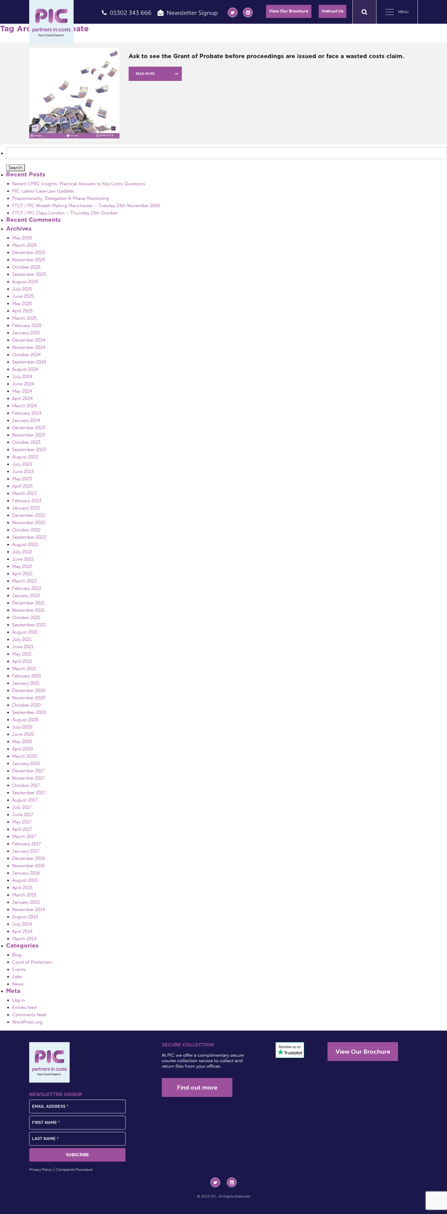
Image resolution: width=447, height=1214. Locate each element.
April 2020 (22, 749)
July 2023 (22, 464)
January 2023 (26, 508)
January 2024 (26, 420)
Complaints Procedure (74, 1169)
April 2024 (22, 398)
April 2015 (22, 887)
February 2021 (26, 676)
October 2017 (26, 785)
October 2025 (26, 267)
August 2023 (25, 457)
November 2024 (28, 347)
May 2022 (22, 566)
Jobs (17, 976)
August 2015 (25, 880)
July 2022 (22, 552)
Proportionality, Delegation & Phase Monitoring (60, 198)
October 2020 (26, 705)
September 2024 (29, 362)
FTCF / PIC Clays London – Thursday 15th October (65, 213)
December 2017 (28, 771)
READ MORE (145, 74)
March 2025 (24, 318)
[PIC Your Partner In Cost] (51, 22)
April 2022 (22, 573)
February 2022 (26, 588)
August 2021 (25, 632)
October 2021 (26, 617)
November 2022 (28, 522)
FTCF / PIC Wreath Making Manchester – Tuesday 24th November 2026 (86, 205)
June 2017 (22, 814)
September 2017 (29, 792)
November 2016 (28, 865)
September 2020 (29, 712)
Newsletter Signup (192, 12)
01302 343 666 (130, 12)
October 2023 (26, 442)
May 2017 (22, 822)
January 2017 (26, 851)
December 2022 (28, 515)
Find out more (197, 1087)
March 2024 (24, 406)
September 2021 (29, 625)
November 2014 (28, 909)
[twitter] (232, 12)
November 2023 (28, 435)
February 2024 (27, 413)
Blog (17, 955)
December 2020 (28, 690)
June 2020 (23, 734)
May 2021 (22, 654)
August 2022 (25, 544)
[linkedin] (248, 12)
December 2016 (28, 858)
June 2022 (23, 559)
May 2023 (22, 479)
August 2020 (25, 719)
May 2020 (22, 741)
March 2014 (24, 938)
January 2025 (26, 333)
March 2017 (24, 836)
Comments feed (29, 1014)
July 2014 (22, 924)
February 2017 (26, 844)
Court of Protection (32, 962)
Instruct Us (332, 11)
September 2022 (29, 537)
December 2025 (28, 252)
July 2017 (22, 807)
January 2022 (26, 595)
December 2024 (28, 340)
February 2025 (26, 325)
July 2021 (22, 639)
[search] (364, 12)
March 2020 (24, 756)
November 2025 (28, 260)
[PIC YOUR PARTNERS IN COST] (49, 1062)
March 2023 (24, 493)
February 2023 (26, 500)
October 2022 (26, 530)
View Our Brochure (288, 11)
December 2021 (28, 603)
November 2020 (28, 698)
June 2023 (23, 471)
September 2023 (29, 449)
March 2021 (24, 668)
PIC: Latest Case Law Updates (43, 191)
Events (19, 969)
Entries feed (24, 1007)
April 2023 (22, 486)
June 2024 (23, 384)
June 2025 (23, 296)
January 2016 (26, 873)
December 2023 (28, 427)
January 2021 (26, 683)
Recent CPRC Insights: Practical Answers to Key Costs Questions (78, 183)
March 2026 (24, 245)
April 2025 (22, 311)
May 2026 (22, 238)
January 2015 (26, 902)
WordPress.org (27, 1022)
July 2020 (22, 727)
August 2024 (25, 369)
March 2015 (24, 895)
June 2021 (22, 646)
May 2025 (22, 303)
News (18, 984)
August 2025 (25, 281)
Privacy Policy (40, 1169)
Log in (18, 1000)
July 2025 (22, 289)
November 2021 (28, 610)
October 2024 (26, 354)
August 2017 (25, 800)
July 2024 (22, 376)
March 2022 (24, 581)
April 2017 (22, 829)
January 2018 (26, 763)
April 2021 (22, 661)
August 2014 (25, 917)
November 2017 (28, 778)
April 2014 (22, 931)
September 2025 (29, 274)
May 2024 (22, 391)
